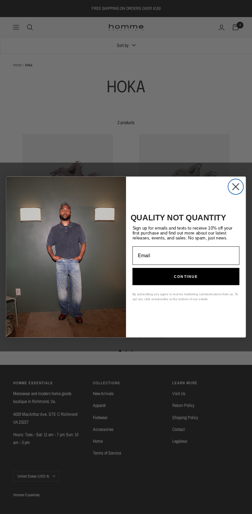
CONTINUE (186, 277)
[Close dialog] (235, 186)
